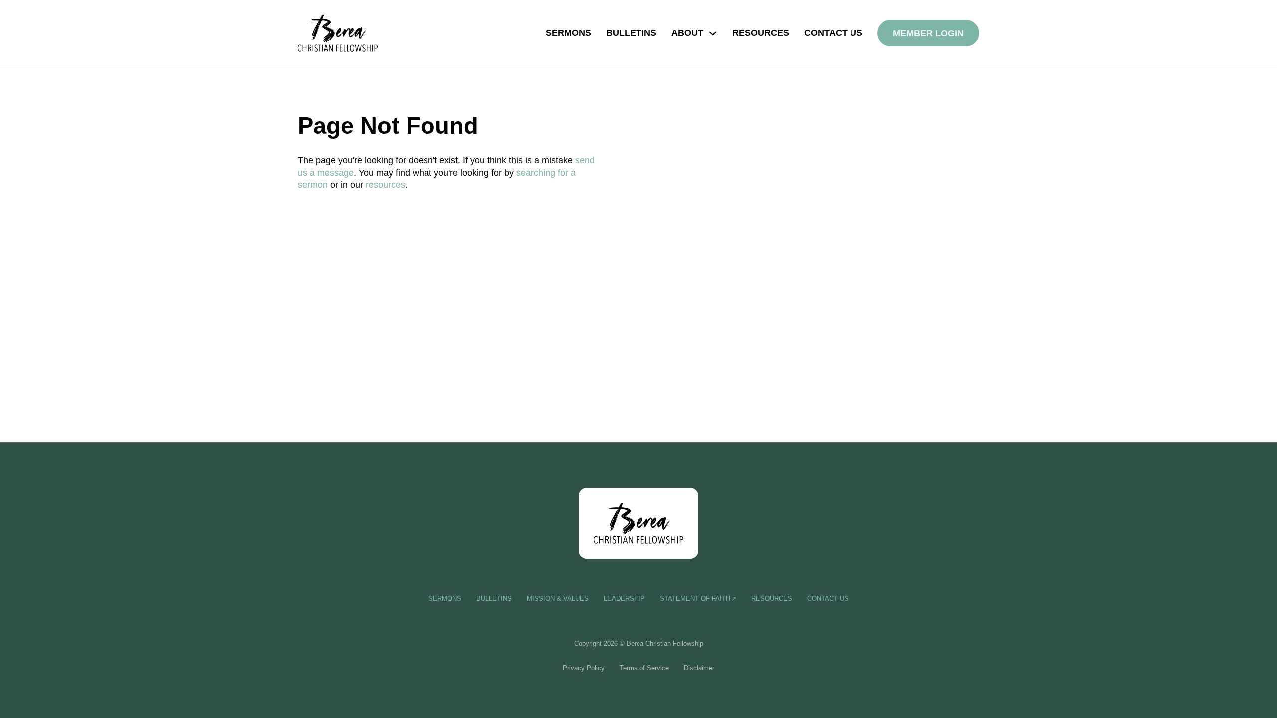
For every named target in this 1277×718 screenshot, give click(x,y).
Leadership (624, 598)
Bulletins (631, 33)
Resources (760, 33)
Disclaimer (699, 668)
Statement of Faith (695, 598)
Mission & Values (558, 598)
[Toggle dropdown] (712, 33)
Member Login (928, 33)
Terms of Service (644, 668)
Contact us (833, 33)
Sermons (568, 33)
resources (385, 185)
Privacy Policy (584, 668)
